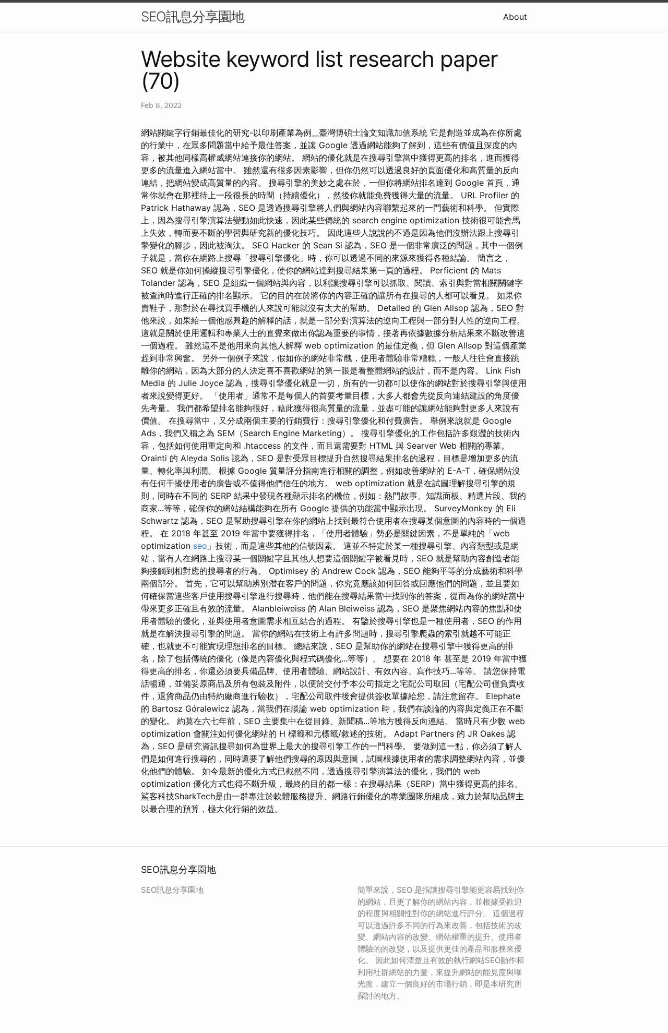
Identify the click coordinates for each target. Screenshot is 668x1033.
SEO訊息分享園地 (192, 16)
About (515, 16)
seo (200, 545)
